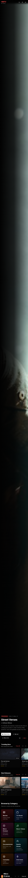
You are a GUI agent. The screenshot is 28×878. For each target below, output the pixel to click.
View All (18, 746)
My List (16, 734)
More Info (6, 738)
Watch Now (7, 734)
